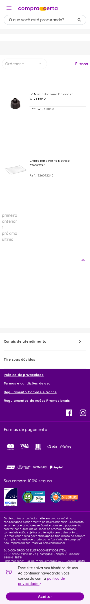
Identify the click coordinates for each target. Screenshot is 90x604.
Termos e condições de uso (27, 383)
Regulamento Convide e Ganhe (30, 392)
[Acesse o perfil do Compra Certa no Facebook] (69, 414)
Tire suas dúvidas (19, 359)
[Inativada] (11, 497)
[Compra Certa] (38, 7)
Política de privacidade (24, 375)
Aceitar (45, 596)
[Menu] (9, 8)
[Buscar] (79, 20)
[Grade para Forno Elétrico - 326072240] (15, 183)
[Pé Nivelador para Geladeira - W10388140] (15, 117)
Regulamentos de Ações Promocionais (37, 400)
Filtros (81, 63)
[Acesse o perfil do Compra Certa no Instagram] (83, 414)
